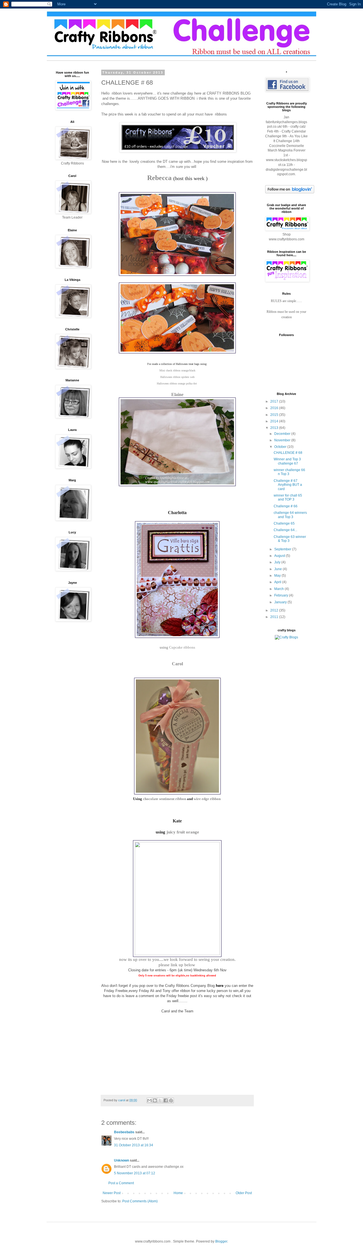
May (278, 576)
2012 (274, 610)
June (278, 569)
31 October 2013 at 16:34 (133, 1145)
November (282, 440)
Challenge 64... (285, 530)
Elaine (177, 394)
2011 (274, 617)
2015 (274, 415)
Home (178, 1193)
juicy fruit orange (182, 832)
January (281, 602)
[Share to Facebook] (165, 1100)
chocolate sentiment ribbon (164, 799)
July (277, 562)
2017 (274, 401)
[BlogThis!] (155, 1100)
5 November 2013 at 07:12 (134, 1173)
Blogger (221, 1241)
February (281, 595)
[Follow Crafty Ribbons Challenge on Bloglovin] (289, 192)
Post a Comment (121, 1183)
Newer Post (112, 1193)
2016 (274, 408)
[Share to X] (160, 1100)
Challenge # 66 (285, 506)
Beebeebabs (124, 1132)
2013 (274, 428)
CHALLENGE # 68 (288, 453)
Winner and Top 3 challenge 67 (287, 461)
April (278, 582)
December (282, 434)
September (283, 549)
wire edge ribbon (207, 799)
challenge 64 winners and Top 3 (290, 515)
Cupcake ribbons (182, 647)
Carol (177, 663)
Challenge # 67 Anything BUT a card (288, 485)
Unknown (121, 1160)
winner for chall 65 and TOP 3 (288, 497)
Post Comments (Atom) (140, 1201)
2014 (274, 421)
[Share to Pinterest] (171, 1100)
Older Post (244, 1193)
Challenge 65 (284, 523)
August (280, 556)
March (279, 589)
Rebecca (159, 177)
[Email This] (149, 1100)
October (280, 447)
